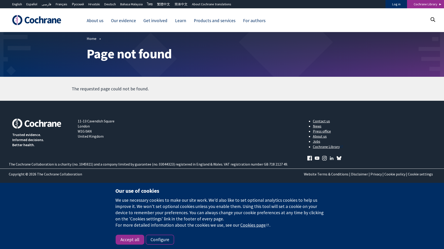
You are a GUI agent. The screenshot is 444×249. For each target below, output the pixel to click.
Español (31, 4)
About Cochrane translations (211, 4)
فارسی (46, 4)
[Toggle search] (433, 19)
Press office (322, 131)
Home (91, 38)
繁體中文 (163, 4)
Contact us (321, 121)
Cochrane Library (425, 4)
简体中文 (181, 4)
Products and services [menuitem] (214, 20)
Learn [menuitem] (180, 20)
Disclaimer (359, 174)
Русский (78, 4)
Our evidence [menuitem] (123, 20)
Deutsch (110, 4)
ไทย (150, 4)
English (17, 4)
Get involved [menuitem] (155, 20)
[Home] (41, 20)
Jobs (316, 141)
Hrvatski (94, 4)
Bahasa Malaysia (131, 4)
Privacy (376, 174)
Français (61, 4)
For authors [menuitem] (254, 20)
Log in (396, 4)
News (317, 126)
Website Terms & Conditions (326, 174)
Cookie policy (394, 174)
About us (320, 136)
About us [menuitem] (95, 20)
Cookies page (253, 225)
